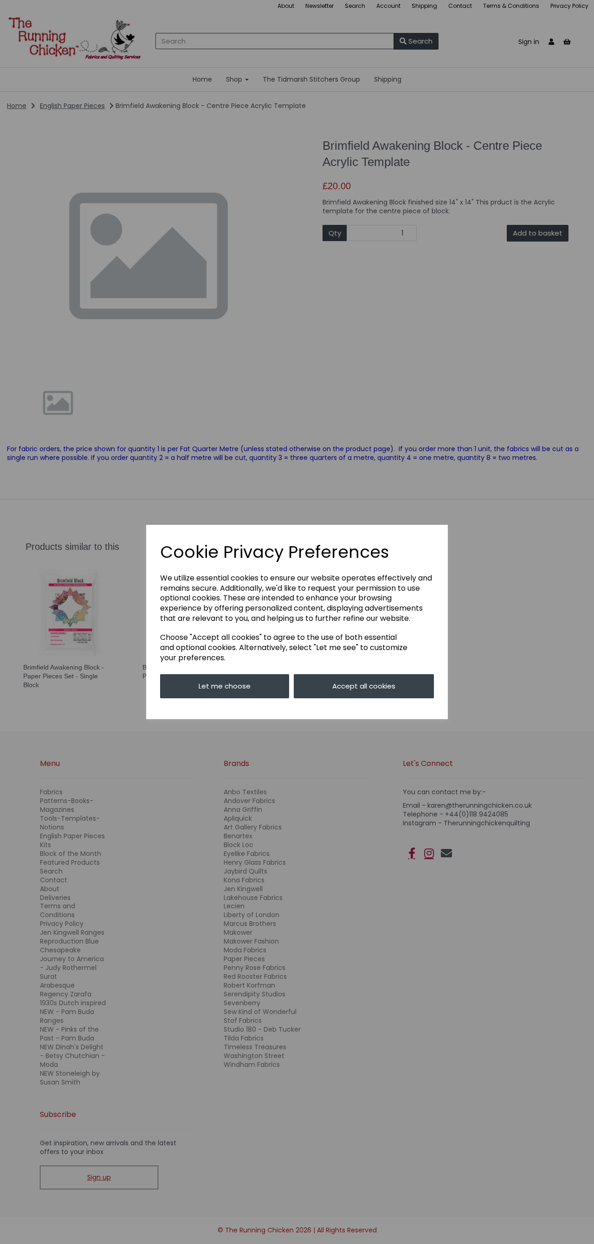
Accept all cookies (363, 686)
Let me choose (225, 686)
